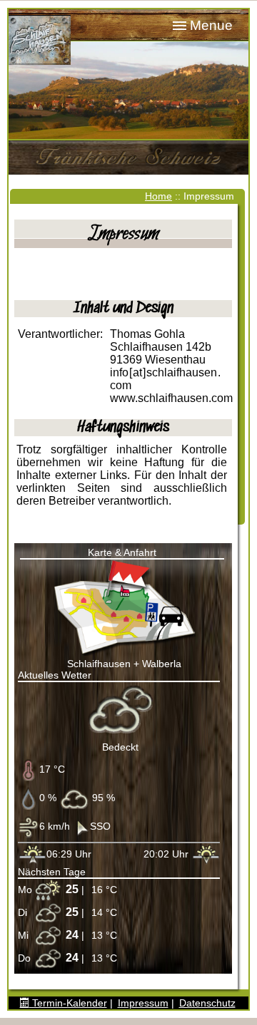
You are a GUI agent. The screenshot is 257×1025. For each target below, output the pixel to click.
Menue (211, 25)
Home (158, 196)
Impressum (143, 1003)
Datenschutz (207, 1003)
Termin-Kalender (68, 1003)
